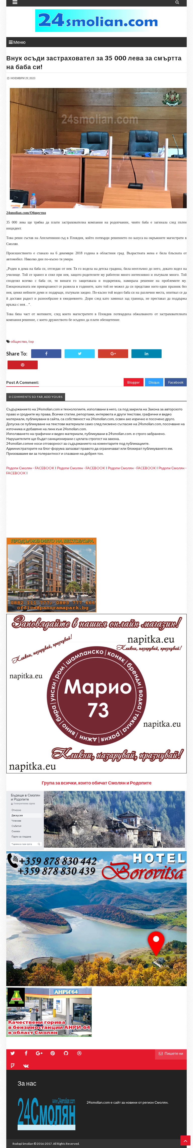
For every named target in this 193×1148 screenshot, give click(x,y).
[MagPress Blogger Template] (96, 20)
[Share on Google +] (113, 354)
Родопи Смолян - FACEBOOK (30, 468)
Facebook (175, 382)
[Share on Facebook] (46, 354)
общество (19, 341)
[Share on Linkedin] (146, 354)
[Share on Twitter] (80, 354)
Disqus (154, 382)
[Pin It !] (23, 365)
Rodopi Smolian (23, 1143)
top (31, 341)
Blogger (133, 382)
